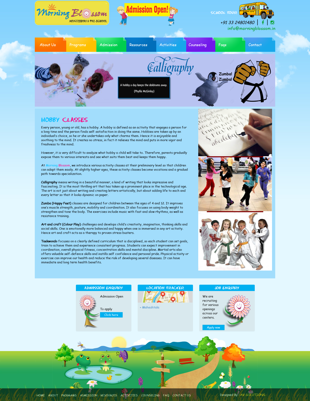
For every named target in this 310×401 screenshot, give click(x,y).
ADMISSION (88, 395)
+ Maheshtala (149, 307)
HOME (40, 395)
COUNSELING (150, 395)
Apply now (213, 327)
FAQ (166, 395)
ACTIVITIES (129, 395)
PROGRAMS (69, 395)
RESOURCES (109, 395)
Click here (111, 315)
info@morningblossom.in (251, 28)
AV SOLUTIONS (252, 395)
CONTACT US (182, 395)
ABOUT (53, 395)
